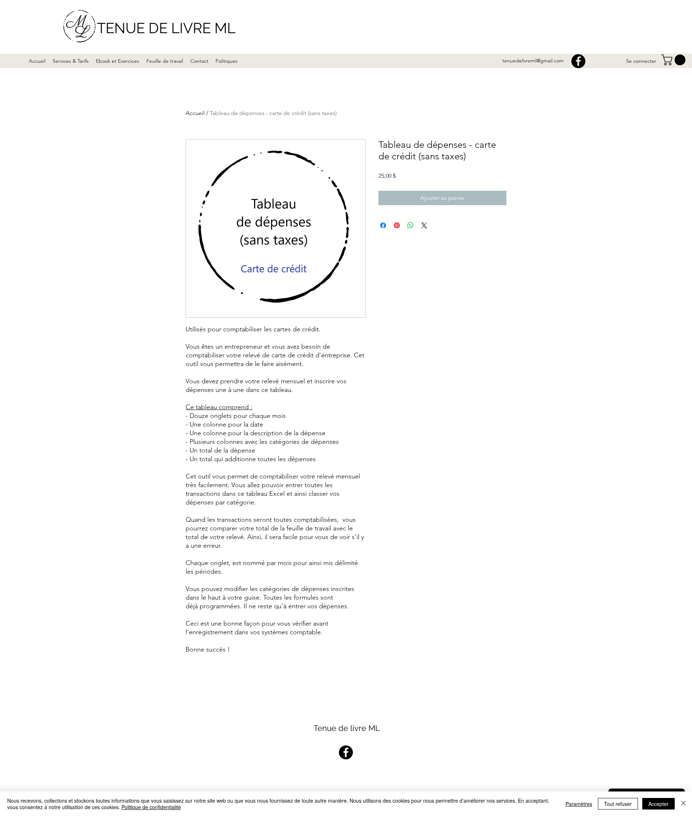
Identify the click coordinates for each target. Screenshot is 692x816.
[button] (674, 59)
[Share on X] (424, 225)
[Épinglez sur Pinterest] (396, 225)
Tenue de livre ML (347, 728)
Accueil (195, 113)
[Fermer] (683, 803)
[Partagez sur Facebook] (383, 225)
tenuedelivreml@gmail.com (533, 60)
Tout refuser (618, 803)
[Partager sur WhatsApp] (410, 225)
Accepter (658, 803)
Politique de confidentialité (151, 807)
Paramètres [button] (578, 803)
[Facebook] (578, 61)
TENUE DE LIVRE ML (166, 27)
